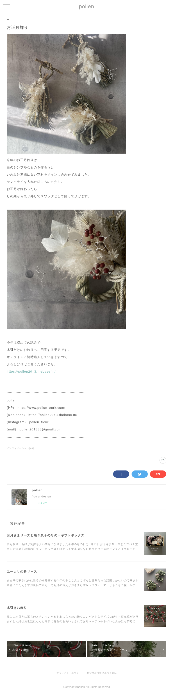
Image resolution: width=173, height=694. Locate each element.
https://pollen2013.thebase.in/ (31, 371)
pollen (86, 6)
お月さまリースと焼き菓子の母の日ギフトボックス (45, 535)
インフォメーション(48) (20, 448)
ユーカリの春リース (22, 571)
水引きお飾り (17, 607)
